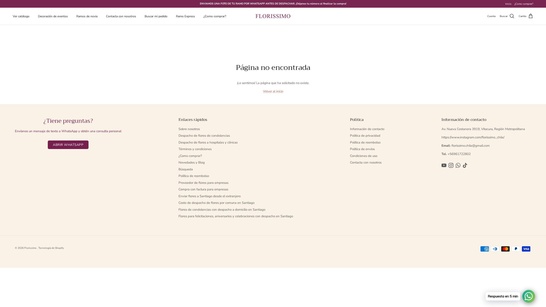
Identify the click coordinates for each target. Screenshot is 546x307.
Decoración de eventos (53, 16)
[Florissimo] (273, 16)
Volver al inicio (273, 91)
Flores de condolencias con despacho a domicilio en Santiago (222, 209)
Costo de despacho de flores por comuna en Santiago (216, 203)
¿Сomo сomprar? (214, 16)
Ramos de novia (86, 16)
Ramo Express (185, 16)
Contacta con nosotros (121, 16)
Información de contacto (367, 129)
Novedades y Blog (192, 162)
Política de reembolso (194, 176)
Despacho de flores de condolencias (204, 135)
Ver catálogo (21, 16)
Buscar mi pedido (156, 16)
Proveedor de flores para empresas (203, 183)
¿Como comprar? (523, 4)
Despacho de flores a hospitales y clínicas (208, 142)
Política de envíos (362, 149)
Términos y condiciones (195, 149)
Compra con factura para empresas (203, 189)
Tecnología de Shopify (51, 248)
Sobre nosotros (189, 129)
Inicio (508, 4)
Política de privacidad (365, 135)
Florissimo (30, 248)
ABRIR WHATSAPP (68, 145)
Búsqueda (186, 169)
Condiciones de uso (363, 156)
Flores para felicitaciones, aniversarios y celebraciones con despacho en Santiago (236, 216)
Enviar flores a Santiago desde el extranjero (210, 196)
